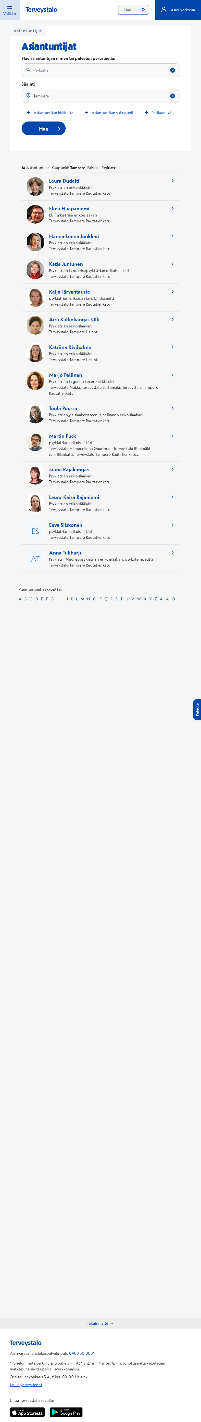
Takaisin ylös (97, 1323)
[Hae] (144, 10)
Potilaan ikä (161, 112)
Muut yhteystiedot (26, 1384)
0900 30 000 (81, 1353)
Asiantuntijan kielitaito (54, 112)
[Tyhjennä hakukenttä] (172, 70)
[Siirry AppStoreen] (27, 1412)
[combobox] (133, 10)
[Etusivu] (41, 10)
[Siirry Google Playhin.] (66, 1412)
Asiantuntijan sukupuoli (112, 112)
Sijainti (28, 84)
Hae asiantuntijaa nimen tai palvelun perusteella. (68, 58)
